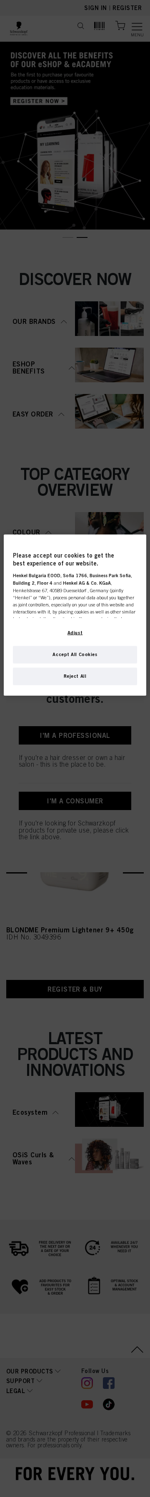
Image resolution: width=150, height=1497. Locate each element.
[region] (75, 614)
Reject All (75, 676)
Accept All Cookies (74, 654)
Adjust (75, 632)
